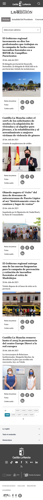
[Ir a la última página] (21, 419)
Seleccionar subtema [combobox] (12, 30)
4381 (18, 411)
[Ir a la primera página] (7, 410)
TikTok (11, 462)
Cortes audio (8, 109)
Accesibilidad (6, 490)
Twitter (26, 462)
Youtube (16, 462)
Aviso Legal (21, 485)
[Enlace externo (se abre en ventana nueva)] (16, 495)
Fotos (6, 105)
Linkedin (36, 462)
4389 (31, 415)
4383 (30, 411)
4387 (19, 415)
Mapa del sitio (31, 485)
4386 (13, 415)
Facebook (21, 462)
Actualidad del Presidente (22, 19)
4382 (24, 411)
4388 (25, 415)
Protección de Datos (8, 485)
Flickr (31, 462)
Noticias (6, 19)
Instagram (6, 462)
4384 (36, 411)
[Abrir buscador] (38, 3)
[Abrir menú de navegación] (4, 3)
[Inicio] (21, 453)
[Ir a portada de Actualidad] (21, 12)
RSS (21, 466)
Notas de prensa (10, 101)
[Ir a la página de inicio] (22, 3)
